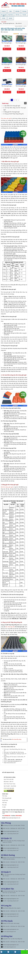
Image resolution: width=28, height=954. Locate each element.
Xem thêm (7, 49)
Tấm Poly (4, 802)
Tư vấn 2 (11, 952)
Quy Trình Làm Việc (9, 779)
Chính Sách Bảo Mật (9, 788)
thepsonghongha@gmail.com (14, 761)
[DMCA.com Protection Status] (9, 790)
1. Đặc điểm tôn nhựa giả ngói (11, 105)
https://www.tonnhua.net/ (10, 762)
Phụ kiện (4, 805)
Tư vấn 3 (18, 952)
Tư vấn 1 (4, 952)
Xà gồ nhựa (5, 800)
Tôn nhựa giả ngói (6, 798)
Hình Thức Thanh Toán (9, 783)
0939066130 (7, 815)
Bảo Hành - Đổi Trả (8, 781)
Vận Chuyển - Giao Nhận (10, 786)
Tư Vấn (4, 807)
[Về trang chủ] (14, 5)
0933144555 (19, 815)
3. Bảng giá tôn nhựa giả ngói (11, 112)
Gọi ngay (24, 952)
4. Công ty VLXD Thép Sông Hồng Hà (13, 114)
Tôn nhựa (4, 796)
